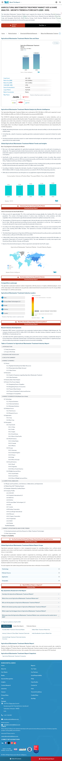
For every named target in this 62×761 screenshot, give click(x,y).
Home (2, 665)
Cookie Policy (34, 695)
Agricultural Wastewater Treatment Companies (14, 656)
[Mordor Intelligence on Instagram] (15, 743)
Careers (3, 692)
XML (2, 698)
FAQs (32, 678)
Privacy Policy (4, 695)
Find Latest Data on (31, 626)
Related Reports (6, 626)
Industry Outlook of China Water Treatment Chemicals (15, 633)
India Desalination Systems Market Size (41, 633)
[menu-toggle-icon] (2, 2)
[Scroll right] (60, 33)
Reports (33, 665)
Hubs (32, 688)
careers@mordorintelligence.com (9, 736)
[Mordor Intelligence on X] (8, 743)
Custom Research (6, 685)
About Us (3, 669)
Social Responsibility (36, 675)
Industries (4, 688)
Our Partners (34, 672)
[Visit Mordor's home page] (6, 2)
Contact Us (34, 685)
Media (3, 675)
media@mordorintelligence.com (12, 724)
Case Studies (34, 682)
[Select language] (56, 2)
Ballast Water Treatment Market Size (41, 629)
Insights (3, 682)
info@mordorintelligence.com (11, 719)
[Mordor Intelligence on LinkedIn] (2, 743)
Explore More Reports (18, 626)
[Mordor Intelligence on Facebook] (5, 743)
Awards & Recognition (7, 678)
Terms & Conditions (36, 692)
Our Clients (4, 672)
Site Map (33, 698)
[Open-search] (60, 2)
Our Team (33, 669)
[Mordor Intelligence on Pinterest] (12, 743)
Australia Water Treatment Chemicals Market (13, 629)
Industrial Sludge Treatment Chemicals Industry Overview (14, 638)
